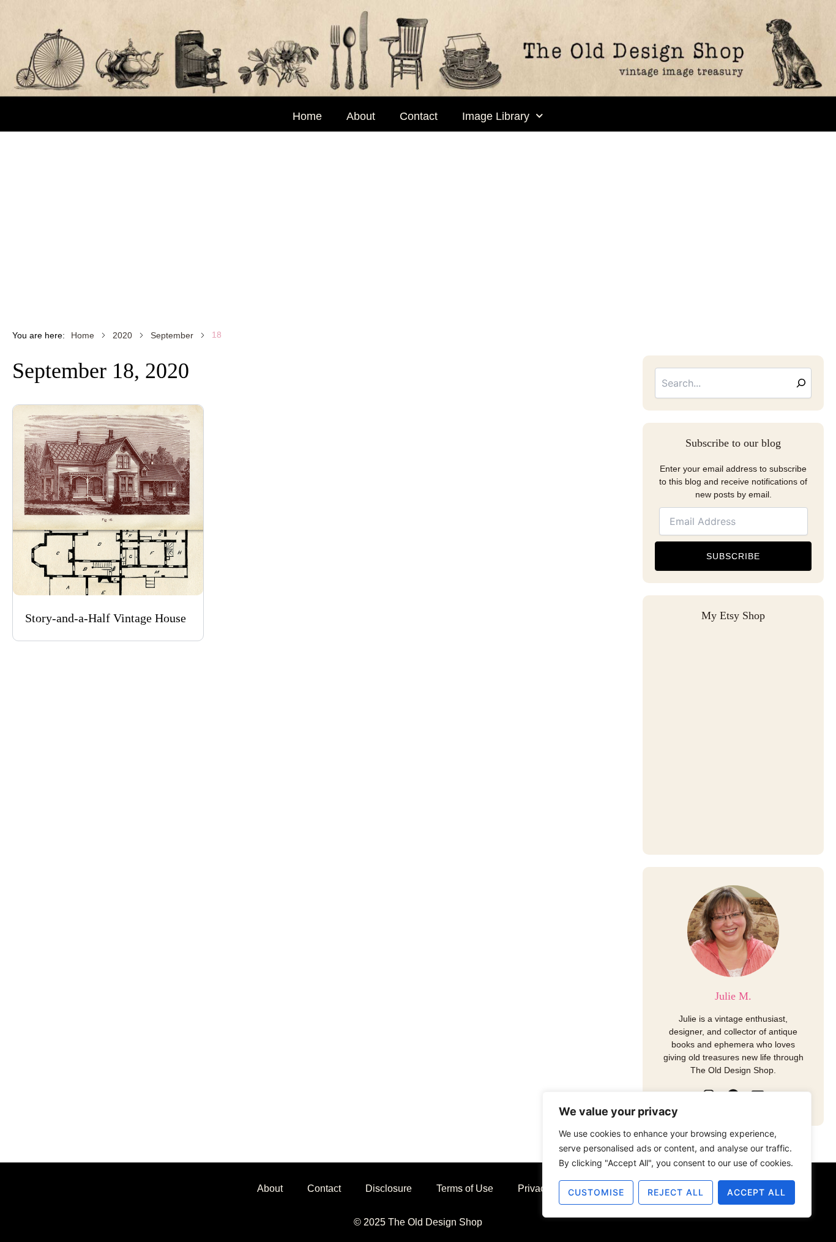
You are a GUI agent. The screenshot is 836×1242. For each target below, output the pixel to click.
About (360, 116)
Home (307, 116)
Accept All (756, 1192)
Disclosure (388, 1188)
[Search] (801, 383)
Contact (419, 116)
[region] (677, 1154)
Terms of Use (464, 1188)
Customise (596, 1192)
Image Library (495, 116)
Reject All (676, 1192)
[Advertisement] (418, 223)
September (172, 335)
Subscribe (733, 556)
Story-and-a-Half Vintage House (105, 618)
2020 (122, 335)
